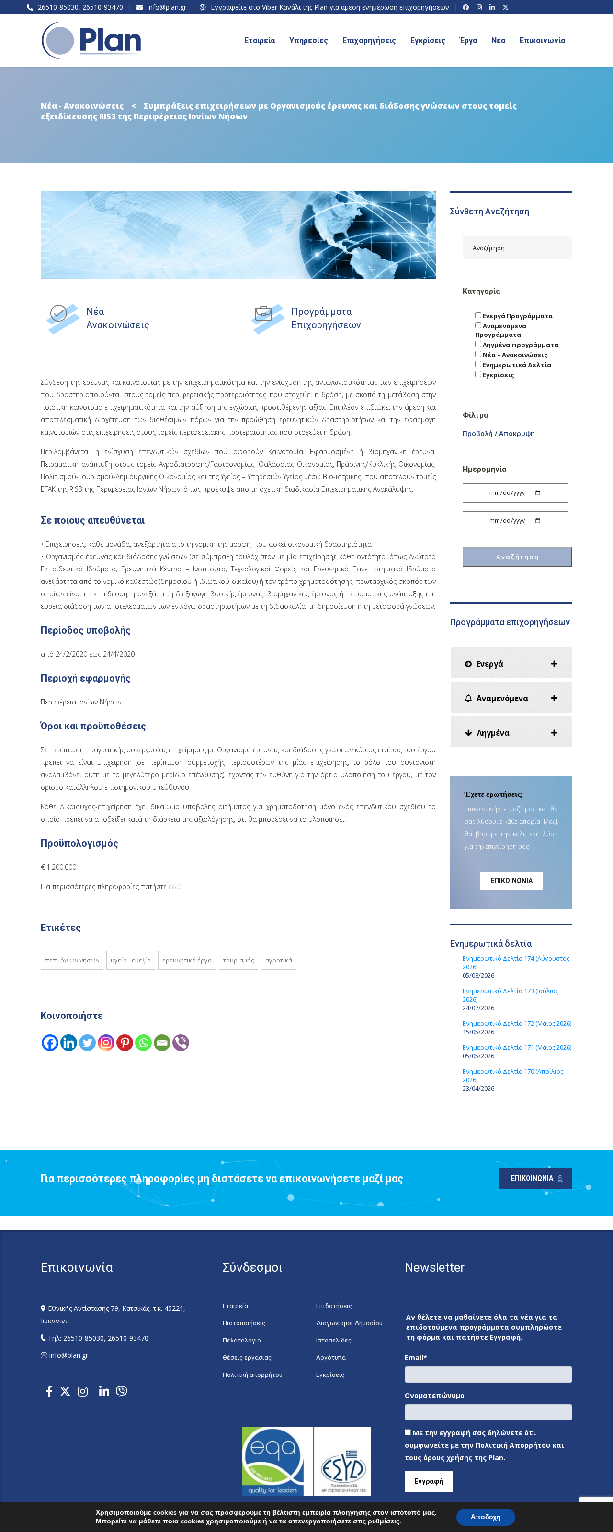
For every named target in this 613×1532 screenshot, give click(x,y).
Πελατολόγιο (242, 1340)
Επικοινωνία (542, 40)
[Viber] (180, 1042)
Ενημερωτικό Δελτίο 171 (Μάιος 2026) (517, 1047)
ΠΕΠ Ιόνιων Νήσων (72, 960)
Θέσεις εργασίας (247, 1357)
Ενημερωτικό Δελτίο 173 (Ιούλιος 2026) (510, 995)
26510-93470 (102, 6)
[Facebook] (467, 7)
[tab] (511, 662)
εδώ (175, 886)
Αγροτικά (278, 960)
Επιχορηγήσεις (369, 40)
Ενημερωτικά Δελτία (516, 364)
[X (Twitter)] (506, 7)
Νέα (498, 40)
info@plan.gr (167, 6)
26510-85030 (58, 6)
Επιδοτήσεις (334, 1305)
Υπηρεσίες (308, 40)
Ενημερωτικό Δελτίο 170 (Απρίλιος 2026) (513, 1075)
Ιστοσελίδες (334, 1340)
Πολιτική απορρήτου (253, 1374)
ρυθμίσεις (383, 1521)
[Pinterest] (124, 1042)
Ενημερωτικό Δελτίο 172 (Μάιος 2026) (517, 1023)
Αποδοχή (486, 1516)
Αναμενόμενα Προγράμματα (500, 330)
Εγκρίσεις (427, 40)
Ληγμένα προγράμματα (519, 344)
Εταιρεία (235, 1305)
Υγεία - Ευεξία (131, 960)
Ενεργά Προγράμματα (517, 316)
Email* (416, 1357)
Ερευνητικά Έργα (187, 960)
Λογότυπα (331, 1357)
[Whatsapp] (143, 1042)
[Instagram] (481, 7)
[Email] (162, 1042)
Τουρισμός (238, 960)
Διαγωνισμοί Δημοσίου (349, 1323)
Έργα (468, 40)
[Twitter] (87, 1042)
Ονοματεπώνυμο (435, 1395)
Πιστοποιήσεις (244, 1323)
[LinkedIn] (493, 7)
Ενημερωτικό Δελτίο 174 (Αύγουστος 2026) (516, 962)
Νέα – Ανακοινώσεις (514, 354)
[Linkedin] (68, 1042)
